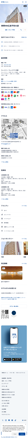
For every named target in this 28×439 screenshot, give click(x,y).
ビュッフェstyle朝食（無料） (10, 81)
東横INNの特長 (5, 389)
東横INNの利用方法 (6, 397)
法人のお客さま (5, 400)
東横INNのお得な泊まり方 (8, 392)
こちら (14, 352)
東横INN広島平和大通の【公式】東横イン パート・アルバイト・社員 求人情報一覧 (13, 298)
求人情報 (4, 412)
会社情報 (4, 409)
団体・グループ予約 (10, 30)
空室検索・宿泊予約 (6, 378)
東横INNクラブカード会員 (8, 394)
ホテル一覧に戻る (14, 306)
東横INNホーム (5, 372)
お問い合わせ (5, 406)
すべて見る (24, 205)
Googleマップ (6, 144)
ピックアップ (5, 383)
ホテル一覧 (12, 372)
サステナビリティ (6, 414)
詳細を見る (24, 37)
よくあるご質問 (5, 403)
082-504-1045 (7, 65)
